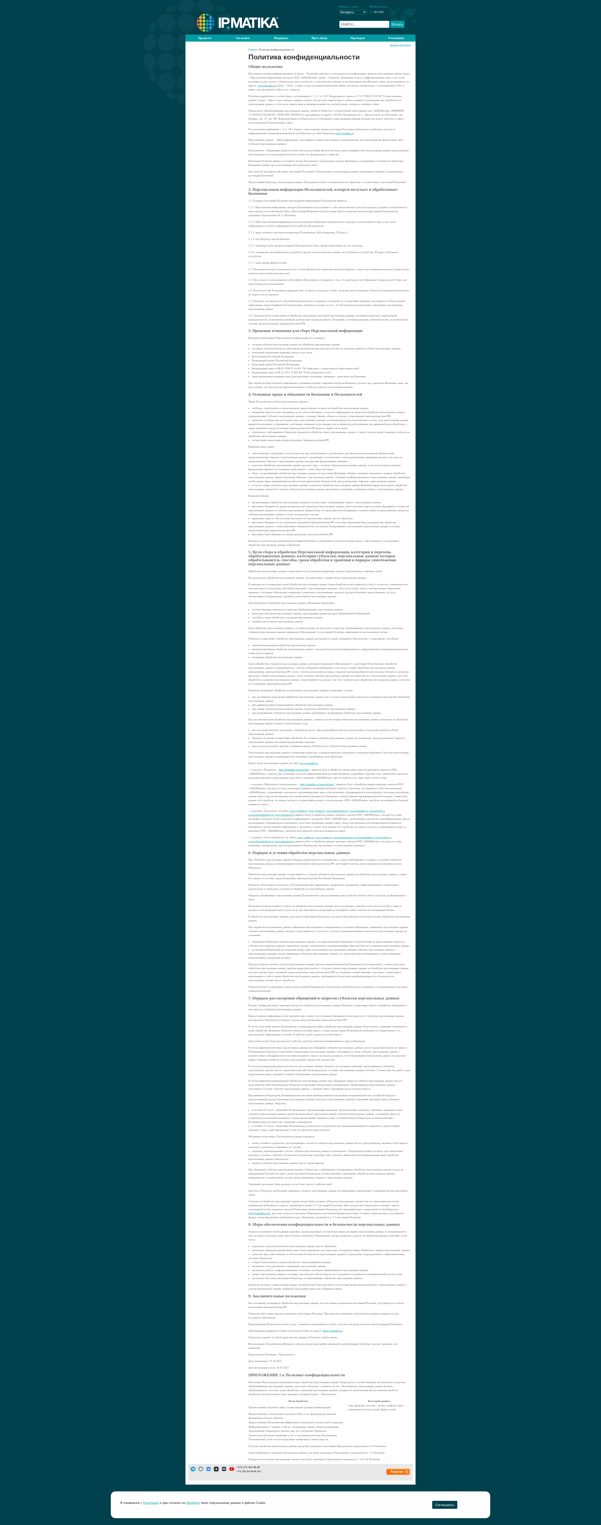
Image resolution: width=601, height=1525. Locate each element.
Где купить (243, 38)
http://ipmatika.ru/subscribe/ (294, 769)
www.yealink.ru (298, 810)
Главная (252, 49)
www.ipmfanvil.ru (285, 814)
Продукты (204, 38)
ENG (381, 12)
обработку (193, 1503)
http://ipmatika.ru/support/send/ (317, 784)
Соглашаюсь (444, 1505)
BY (372, 12)
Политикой (151, 1503)
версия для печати (400, 44)
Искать (397, 24)
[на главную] (232, 30)
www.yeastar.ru (316, 810)
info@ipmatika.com (259, 1213)
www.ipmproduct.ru (337, 810)
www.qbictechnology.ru (261, 814)
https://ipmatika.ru (333, 1330)
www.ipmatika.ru (267, 85)
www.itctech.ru (377, 810)
